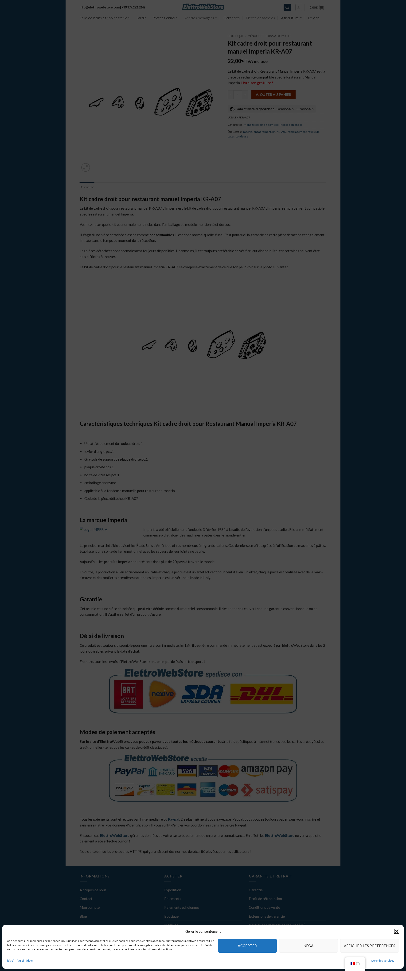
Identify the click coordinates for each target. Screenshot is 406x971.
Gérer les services (382, 960)
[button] (396, 931)
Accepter (247, 946)
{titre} (10, 960)
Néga (309, 946)
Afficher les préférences (369, 946)
